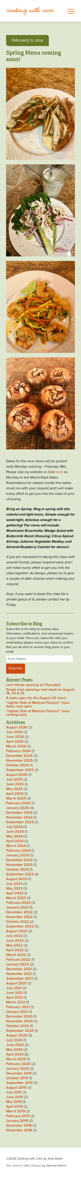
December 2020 (19, 1016)
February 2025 (18, 803)
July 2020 (14, 1040)
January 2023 (17, 907)
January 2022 (17, 964)
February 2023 (18, 902)
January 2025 (17, 808)
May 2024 (14, 836)
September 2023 (20, 874)
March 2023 (16, 898)
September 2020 (20, 1030)
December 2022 (19, 912)
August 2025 (16, 774)
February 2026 (18, 751)
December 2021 (19, 969)
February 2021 (18, 1007)
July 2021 (14, 988)
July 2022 (14, 936)
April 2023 (14, 893)
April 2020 (15, 1054)
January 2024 (17, 855)
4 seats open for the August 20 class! (36, 698)
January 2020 (17, 1068)
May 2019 (14, 1102)
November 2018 (19, 1130)
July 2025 (14, 779)
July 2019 (14, 1092)
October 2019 (17, 1078)
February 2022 (18, 959)
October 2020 (17, 1026)
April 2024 (14, 841)
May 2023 (14, 888)
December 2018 (19, 1125)
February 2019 (18, 1116)
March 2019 (15, 1111)
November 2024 (19, 817)
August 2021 (16, 983)
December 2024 (19, 812)
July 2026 (14, 732)
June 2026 (15, 737)
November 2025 (19, 760)
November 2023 (19, 865)
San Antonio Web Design (23, 1165)
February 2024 (18, 850)
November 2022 (19, 917)
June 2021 (14, 992)
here (59, 472)
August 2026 (16, 727)
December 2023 (19, 860)
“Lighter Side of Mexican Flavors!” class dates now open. (38, 704)
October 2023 (17, 869)
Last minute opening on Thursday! (33, 685)
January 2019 (17, 1120)
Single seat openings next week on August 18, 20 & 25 (40, 691)
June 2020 (15, 1045)
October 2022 (17, 921)
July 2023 (14, 883)
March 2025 (16, 798)
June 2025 (15, 784)
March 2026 (16, 746)
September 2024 (20, 822)
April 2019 (14, 1106)
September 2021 (19, 978)
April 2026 (15, 741)
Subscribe (15, 668)
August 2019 (16, 1087)
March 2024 (16, 846)
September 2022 (20, 926)
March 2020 (16, 1059)
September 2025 (20, 770)
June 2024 (15, 831)
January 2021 (17, 1011)
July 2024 (14, 827)
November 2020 (19, 1021)
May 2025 (14, 789)
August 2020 (16, 1035)
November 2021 (19, 974)
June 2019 (14, 1097)
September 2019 (19, 1083)
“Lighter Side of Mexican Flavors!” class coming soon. (38, 713)
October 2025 (17, 765)
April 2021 (14, 997)
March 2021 (15, 1002)
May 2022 (14, 945)
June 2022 (15, 940)
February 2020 (18, 1064)
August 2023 (16, 879)
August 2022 (16, 931)
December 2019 (19, 1073)
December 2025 (19, 755)
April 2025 (15, 793)
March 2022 (16, 955)
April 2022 (15, 950)
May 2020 (14, 1049)
